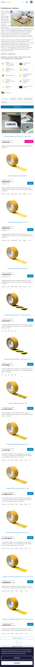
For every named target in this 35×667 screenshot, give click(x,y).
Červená (4, 194)
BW (5, 331)
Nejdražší (20, 99)
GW (8, 331)
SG (2, 331)
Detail (30, 183)
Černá (25, 460)
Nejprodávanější (28, 99)
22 (20, 643)
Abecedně (4, 102)
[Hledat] (22, 2)
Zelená (24, 194)
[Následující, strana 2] (17, 642)
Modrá (12, 460)
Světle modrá (14, 194)
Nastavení (17, 658)
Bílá (8, 194)
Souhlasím (17, 663)
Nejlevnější (13, 99)
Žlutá (20, 194)
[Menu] (31, 2)
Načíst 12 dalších (17, 638)
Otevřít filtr (17, 107)
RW (12, 331)
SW (15, 331)
